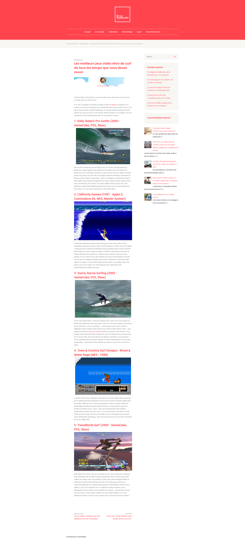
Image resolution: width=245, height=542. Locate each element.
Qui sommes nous (153, 32)
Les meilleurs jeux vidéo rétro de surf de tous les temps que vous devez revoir (102, 67)
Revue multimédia (72, 44)
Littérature (113, 32)
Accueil (87, 32)
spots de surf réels (95, 331)
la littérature (114, 105)
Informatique (127, 32)
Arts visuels (99, 32)
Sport (139, 32)
